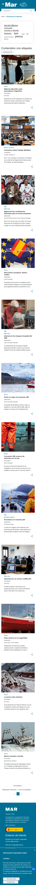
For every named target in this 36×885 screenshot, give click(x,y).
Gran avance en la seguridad (15, 638)
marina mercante (9, 37)
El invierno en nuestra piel (14, 520)
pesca (19, 36)
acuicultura (11, 25)
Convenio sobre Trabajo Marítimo (17, 150)
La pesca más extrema (13, 697)
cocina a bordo (11, 30)
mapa (23, 34)
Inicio (3, 16)
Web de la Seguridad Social (14, 845)
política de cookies (9, 875)
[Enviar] (31, 11)
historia (7, 33)
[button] (32, 108)
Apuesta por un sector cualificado (17, 579)
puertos (6, 39)
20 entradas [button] (19, 786)
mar (27, 34)
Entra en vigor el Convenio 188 (16, 397)
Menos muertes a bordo (13, 756)
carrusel (8, 28)
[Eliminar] (11, 52)
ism (16, 33)
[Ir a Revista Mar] (16, 4)
